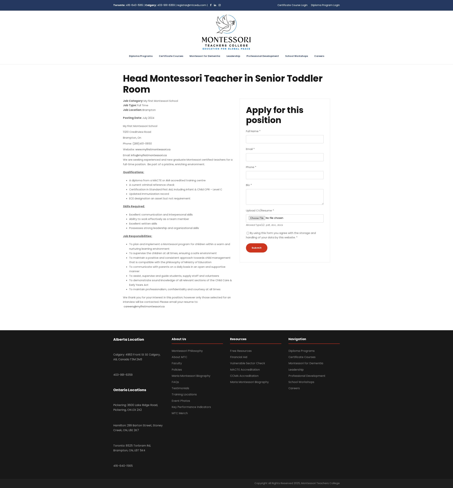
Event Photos (181, 401)
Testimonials (180, 388)
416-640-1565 (134, 5)
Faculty (177, 363)
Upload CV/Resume (260, 210)
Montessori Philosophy (187, 351)
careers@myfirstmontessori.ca (144, 306)
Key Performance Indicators (191, 407)
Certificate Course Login (292, 5)
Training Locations (184, 394)
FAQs (175, 382)
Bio (249, 185)
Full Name (253, 131)
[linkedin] (214, 5)
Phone (251, 167)
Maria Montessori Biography (191, 376)
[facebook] (209, 5)
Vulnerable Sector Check (247, 363)
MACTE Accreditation (245, 370)
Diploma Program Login (325, 5)
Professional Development (262, 56)
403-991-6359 (166, 5)
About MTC (179, 357)
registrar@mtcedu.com (191, 5)
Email (250, 149)
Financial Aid (238, 357)
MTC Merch (180, 413)
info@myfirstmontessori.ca (149, 155)
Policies (177, 370)
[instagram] (219, 5)
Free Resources (241, 351)
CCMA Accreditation (244, 376)
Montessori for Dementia (205, 56)
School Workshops (296, 56)
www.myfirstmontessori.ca (152, 149)
